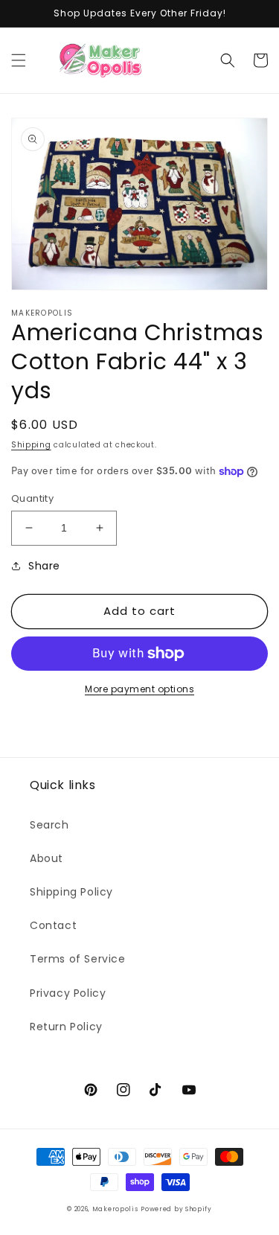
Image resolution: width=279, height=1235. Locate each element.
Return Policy (66, 1026)
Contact (53, 925)
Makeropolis (115, 1208)
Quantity (32, 498)
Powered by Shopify (176, 1208)
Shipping (31, 444)
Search (49, 824)
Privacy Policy (68, 993)
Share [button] (44, 565)
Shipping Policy (71, 891)
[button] (18, 60)
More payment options (139, 689)
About (46, 858)
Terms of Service (78, 958)
